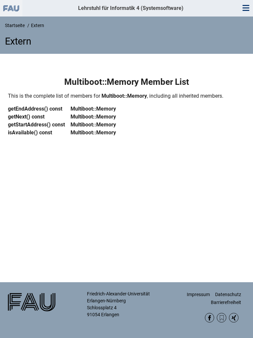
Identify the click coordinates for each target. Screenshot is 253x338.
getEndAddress (26, 109)
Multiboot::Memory (124, 96)
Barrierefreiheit (226, 302)
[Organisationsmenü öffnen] (11, 8)
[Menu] (246, 8)
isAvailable (21, 132)
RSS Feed (221, 317)
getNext (17, 117)
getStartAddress (27, 124)
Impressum (198, 294)
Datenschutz (228, 294)
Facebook (209, 317)
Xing (234, 317)
